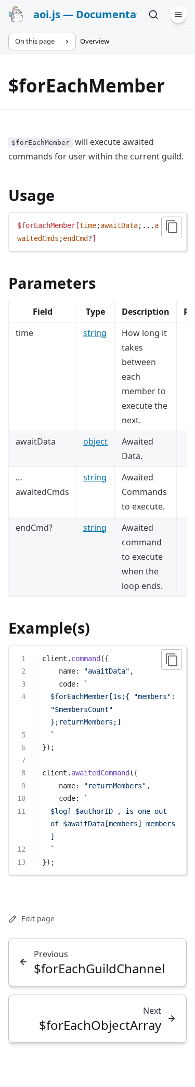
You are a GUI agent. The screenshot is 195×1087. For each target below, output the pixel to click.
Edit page (38, 918)
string (95, 333)
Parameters (52, 283)
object (95, 441)
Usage (31, 195)
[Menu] (178, 14)
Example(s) (49, 628)
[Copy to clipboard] (171, 227)
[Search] (153, 14)
